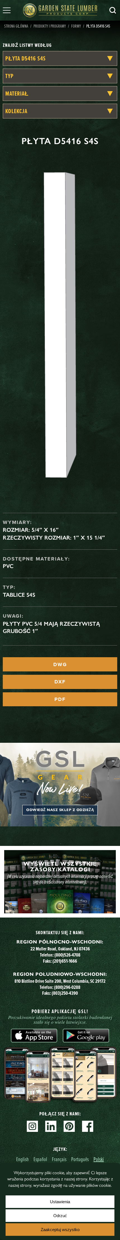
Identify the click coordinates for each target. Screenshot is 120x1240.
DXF (60, 681)
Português (80, 1159)
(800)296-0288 (67, 987)
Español (40, 1159)
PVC (8, 566)
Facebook (87, 1126)
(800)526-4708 (67, 954)
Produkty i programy (49, 26)
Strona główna (16, 26)
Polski (98, 1159)
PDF (60, 699)
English (22, 1159)
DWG (60, 664)
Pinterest (69, 1126)
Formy (76, 26)
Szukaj (112, 10)
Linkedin (50, 1126)
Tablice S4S (19, 594)
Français (59, 1159)
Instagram (32, 1126)
